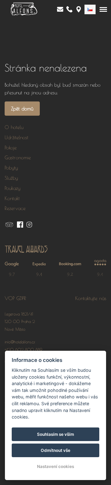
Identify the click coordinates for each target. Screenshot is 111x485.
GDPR (21, 298)
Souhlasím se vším (55, 434)
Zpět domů (22, 108)
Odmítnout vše (55, 450)
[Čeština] (90, 9)
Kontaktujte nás (90, 298)
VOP (9, 298)
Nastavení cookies (55, 466)
